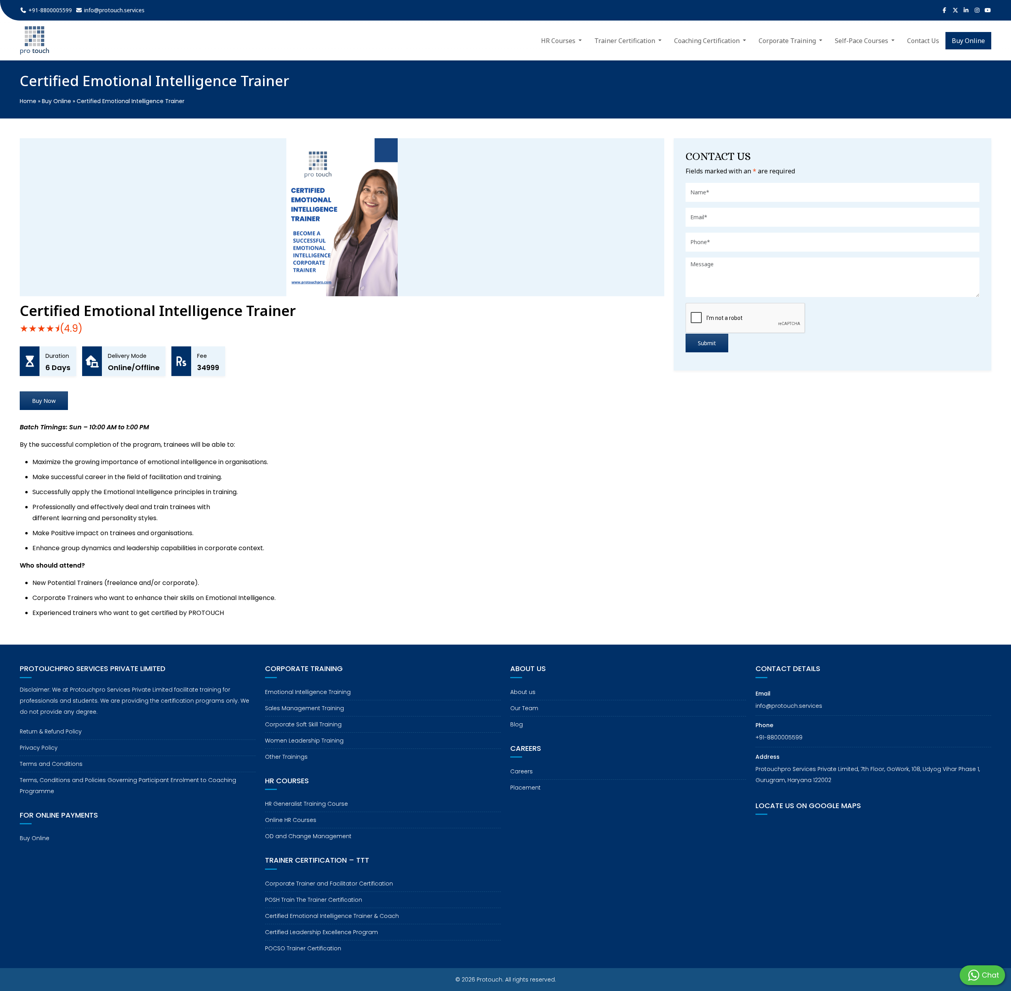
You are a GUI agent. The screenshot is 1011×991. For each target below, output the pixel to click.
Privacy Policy (39, 748)
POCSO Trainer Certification (303, 948)
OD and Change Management (308, 836)
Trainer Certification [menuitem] (625, 40)
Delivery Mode (127, 356)
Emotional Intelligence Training (308, 692)
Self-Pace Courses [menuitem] (862, 40)
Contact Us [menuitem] (923, 40)
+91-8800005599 (778, 737)
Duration (57, 356)
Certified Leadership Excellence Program (321, 932)
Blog (516, 724)
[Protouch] (34, 40)
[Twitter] (955, 10)
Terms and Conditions (51, 764)
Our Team (524, 708)
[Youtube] (988, 10)
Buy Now (44, 400)
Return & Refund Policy (51, 731)
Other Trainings (286, 757)
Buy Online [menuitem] (968, 40)
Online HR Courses (290, 820)
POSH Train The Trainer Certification (313, 900)
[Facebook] (944, 10)
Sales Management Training (304, 708)
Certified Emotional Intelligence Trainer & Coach (332, 916)
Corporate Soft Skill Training (303, 724)
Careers (521, 771)
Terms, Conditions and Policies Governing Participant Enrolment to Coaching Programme (128, 785)
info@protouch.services (788, 706)
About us (523, 692)
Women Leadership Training (304, 741)
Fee (202, 356)
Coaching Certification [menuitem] (707, 40)
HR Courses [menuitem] (559, 40)
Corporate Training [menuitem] (788, 40)
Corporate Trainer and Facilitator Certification (329, 884)
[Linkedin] (966, 10)
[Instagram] (977, 10)
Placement (525, 788)
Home (28, 101)
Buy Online (56, 101)
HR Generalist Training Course (306, 804)
